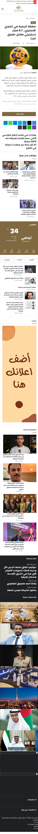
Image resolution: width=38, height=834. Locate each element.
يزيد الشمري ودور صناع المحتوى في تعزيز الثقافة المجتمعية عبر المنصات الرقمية (13, 456)
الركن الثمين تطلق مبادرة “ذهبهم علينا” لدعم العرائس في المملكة (13, 515)
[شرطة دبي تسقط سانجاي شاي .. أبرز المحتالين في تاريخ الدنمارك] (19, 655)
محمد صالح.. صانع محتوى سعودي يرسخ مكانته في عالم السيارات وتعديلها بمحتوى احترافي (14, 486)
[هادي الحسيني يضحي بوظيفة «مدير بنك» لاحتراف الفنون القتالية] (28, 204)
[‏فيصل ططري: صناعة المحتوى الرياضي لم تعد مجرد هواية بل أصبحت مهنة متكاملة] (30, 295)
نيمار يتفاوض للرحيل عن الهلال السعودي (10, 172)
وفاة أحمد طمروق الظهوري (14, 278)
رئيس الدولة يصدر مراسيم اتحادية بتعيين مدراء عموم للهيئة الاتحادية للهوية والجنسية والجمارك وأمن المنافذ (14, 306)
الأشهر (32, 259)
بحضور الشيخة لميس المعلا (27, 287)
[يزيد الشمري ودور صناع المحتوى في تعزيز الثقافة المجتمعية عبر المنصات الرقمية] (19, 444)
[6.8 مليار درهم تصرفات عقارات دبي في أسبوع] (19, 698)
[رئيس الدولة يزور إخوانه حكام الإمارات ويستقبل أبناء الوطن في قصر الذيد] (19, 719)
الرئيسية (32, 18)
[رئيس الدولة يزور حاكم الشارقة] (19, 783)
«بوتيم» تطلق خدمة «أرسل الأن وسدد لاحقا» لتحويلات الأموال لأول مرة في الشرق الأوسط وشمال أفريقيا (13, 269)
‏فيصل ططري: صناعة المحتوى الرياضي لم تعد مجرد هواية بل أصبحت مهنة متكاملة (13, 294)
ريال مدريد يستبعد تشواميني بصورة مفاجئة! (12, 192)
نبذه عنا (36, 822)
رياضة (27, 18)
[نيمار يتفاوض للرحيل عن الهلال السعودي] (10, 165)
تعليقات (7, 259)
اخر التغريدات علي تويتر (28, 810)
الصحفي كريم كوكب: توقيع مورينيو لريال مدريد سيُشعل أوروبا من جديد (29, 175)
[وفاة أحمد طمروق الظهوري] (30, 281)
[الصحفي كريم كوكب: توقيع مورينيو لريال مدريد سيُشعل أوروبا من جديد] (28, 165)
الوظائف (36, 826)
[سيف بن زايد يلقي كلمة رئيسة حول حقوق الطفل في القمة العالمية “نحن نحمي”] (19, 741)
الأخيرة (19, 259)
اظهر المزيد (20, 114)
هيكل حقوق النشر (33, 824)
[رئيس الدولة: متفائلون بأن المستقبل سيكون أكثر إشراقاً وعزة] (19, 612)
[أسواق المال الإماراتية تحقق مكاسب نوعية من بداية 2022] (19, 762)
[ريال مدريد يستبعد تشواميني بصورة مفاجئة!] (10, 183)
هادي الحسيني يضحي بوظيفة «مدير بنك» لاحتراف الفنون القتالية (28, 212)
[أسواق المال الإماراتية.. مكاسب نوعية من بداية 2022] (19, 677)
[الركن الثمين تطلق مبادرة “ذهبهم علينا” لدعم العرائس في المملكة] (19, 503)
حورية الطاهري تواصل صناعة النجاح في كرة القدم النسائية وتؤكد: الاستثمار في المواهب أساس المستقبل (14, 545)
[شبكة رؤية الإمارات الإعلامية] (19, 9)
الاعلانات (35, 828)
